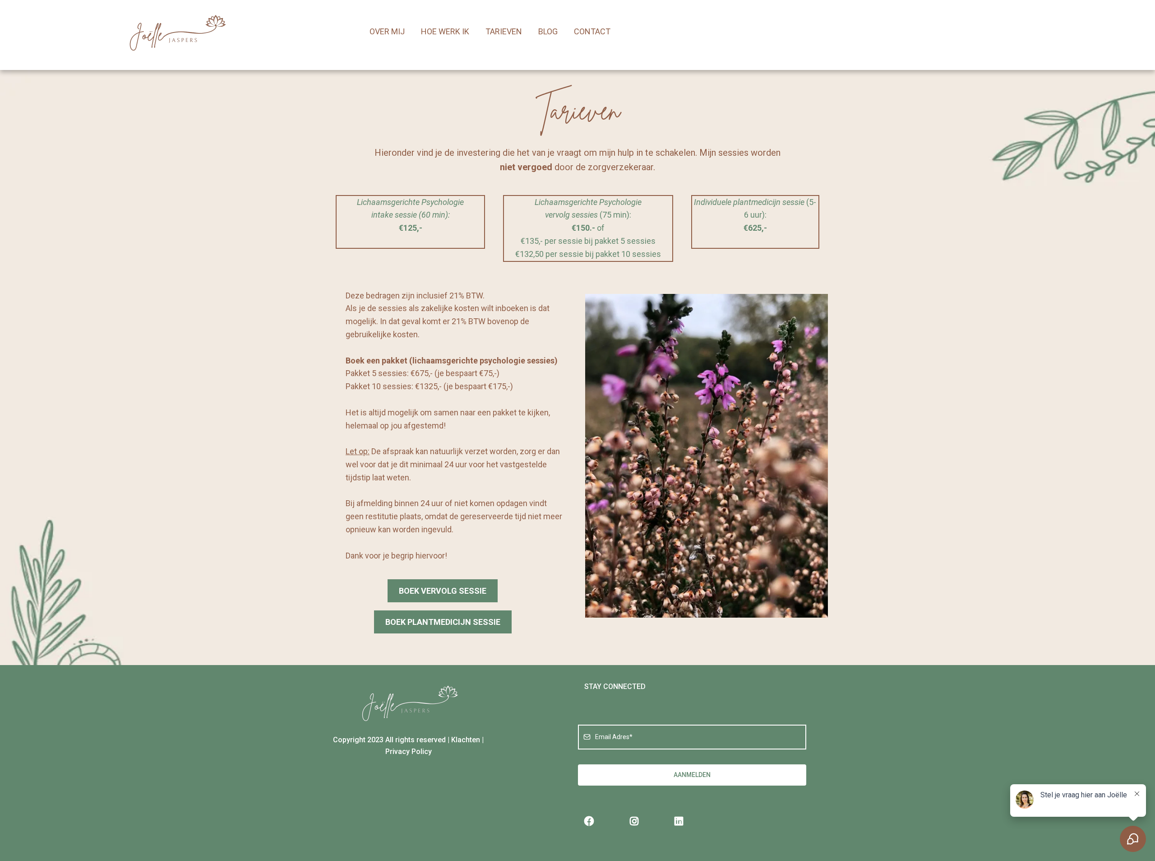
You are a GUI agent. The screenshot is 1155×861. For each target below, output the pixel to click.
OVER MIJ (387, 31)
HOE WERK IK (445, 31)
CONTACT (592, 31)
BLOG (548, 31)
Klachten (465, 739)
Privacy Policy (408, 751)
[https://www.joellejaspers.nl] (176, 31)
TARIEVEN (503, 31)
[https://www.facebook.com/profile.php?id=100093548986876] (591, 821)
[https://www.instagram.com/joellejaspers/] (636, 821)
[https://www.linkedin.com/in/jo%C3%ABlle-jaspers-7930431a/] (681, 821)
